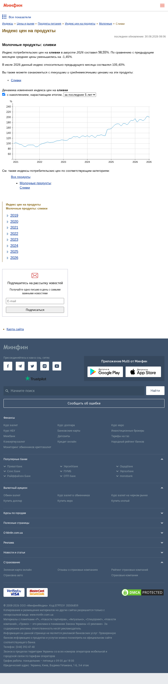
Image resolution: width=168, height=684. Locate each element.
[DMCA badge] (142, 593)
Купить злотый (120, 500)
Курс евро (117, 425)
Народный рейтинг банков (127, 441)
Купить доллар (13, 500)
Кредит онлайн (67, 441)
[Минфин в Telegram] (20, 366)
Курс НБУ (9, 430)
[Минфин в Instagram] (44, 366)
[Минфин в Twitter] (32, 366)
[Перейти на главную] (13, 5)
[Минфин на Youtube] (56, 366)
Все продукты (20, 177)
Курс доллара (66, 425)
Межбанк (9, 436)
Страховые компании (124, 575)
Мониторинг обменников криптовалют (27, 447)
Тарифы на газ (120, 436)
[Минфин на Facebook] (8, 366)
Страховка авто (13, 575)
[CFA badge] (59, 593)
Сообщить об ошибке (84, 403)
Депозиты (64, 436)
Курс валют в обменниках (74, 495)
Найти (155, 390)
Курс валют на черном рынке (129, 495)
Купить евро (65, 500)
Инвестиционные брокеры (127, 430)
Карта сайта (15, 329)
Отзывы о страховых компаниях (78, 569)
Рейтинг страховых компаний (129, 569)
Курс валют (11, 425)
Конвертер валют (14, 441)
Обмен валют (12, 495)
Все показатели (20, 17)
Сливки (16, 80)
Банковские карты (69, 430)
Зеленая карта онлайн (18, 569)
